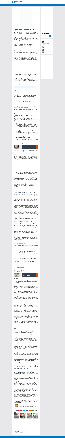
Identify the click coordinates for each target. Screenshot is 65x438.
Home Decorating (17, 431)
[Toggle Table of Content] (34, 86)
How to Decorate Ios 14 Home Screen (19, 432)
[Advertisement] (40, 1)
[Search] (50, 36)
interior (37, 211)
